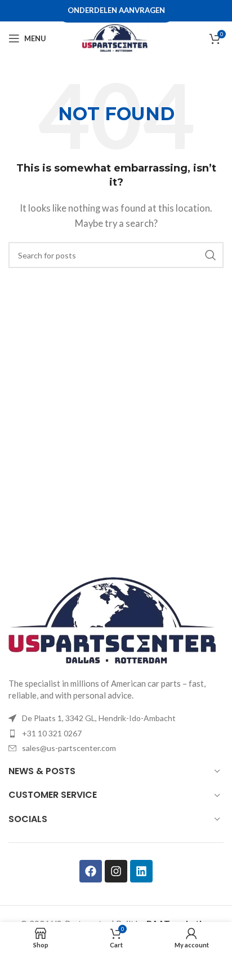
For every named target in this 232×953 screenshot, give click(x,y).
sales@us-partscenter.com (69, 748)
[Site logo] (116, 37)
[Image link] (116, 621)
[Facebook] (90, 871)
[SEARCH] (211, 255)
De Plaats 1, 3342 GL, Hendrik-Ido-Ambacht (99, 718)
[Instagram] (116, 871)
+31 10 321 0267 (52, 733)
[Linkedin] (141, 871)
